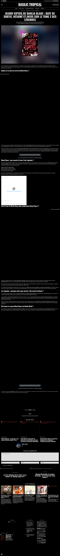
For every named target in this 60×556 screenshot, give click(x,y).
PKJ (45, 535)
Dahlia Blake (24, 415)
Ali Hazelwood (42, 522)
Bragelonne (44, 524)
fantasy (39, 528)
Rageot (45, 536)
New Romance (41, 535)
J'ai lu (44, 532)
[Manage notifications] (1, 554)
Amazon (40, 157)
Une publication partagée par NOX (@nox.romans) (14, 203)
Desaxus (40, 526)
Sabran (40, 541)
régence (38, 541)
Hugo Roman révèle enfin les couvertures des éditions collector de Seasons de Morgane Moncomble (29, 440)
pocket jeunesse (39, 536)
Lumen (40, 533)
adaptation (38, 521)
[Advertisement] (29, 401)
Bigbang (40, 524)
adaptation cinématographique (43, 521)
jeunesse (38, 533)
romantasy (43, 540)
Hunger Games (41, 532)
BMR (42, 524)
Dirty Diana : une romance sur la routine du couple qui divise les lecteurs (41, 496)
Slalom (42, 541)
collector (39, 525)
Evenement (45, 526)
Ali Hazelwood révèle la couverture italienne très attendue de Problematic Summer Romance (48, 440)
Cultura (36, 157)
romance (36, 415)
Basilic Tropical (25, 444)
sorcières (44, 541)
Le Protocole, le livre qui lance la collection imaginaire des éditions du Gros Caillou (18, 496)
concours (43, 525)
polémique (42, 536)
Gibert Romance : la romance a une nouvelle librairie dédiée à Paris (10, 439)
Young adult (43, 542)
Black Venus (47, 148)
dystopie (43, 526)
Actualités (28, 10)
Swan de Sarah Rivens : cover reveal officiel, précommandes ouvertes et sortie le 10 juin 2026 (53, 496)
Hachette (44, 529)
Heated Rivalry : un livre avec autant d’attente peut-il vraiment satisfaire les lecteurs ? (6, 496)
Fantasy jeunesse (43, 528)
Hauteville (42, 531)
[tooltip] (53, 4)
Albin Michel (38, 522)
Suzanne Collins (38, 542)
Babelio (44, 522)
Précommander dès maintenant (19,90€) (30, 154)
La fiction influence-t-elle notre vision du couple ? (29, 496)
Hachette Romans (39, 531)
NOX (32, 415)
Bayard (37, 524)
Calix (37, 525)
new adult (29, 415)
